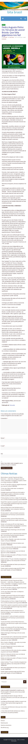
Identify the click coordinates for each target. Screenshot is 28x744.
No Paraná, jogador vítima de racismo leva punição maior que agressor (13, 692)
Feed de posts (4, 723)
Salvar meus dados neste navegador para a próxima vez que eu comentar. (12, 464)
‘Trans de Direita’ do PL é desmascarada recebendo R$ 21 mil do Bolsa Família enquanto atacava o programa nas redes (14, 535)
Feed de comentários (6, 725)
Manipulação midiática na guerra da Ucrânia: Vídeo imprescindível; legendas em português (13, 703)
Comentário (4, 418)
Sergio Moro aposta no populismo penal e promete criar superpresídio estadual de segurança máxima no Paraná (14, 503)
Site (2, 453)
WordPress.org (4, 727)
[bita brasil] (14, 2)
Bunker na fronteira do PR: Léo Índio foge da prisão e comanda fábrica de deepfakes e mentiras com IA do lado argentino (13, 525)
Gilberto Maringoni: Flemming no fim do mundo (13, 529)
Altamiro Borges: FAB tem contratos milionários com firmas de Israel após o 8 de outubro (14, 697)
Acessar (3, 720)
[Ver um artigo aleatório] (25, 18)
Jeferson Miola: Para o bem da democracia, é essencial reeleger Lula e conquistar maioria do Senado (13, 509)
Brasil (4, 24)
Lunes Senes (11, 37)
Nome (3, 438)
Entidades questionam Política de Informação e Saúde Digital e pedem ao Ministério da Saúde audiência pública (13, 494)
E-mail (3, 446)
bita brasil (14, 12)
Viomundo (12, 405)
